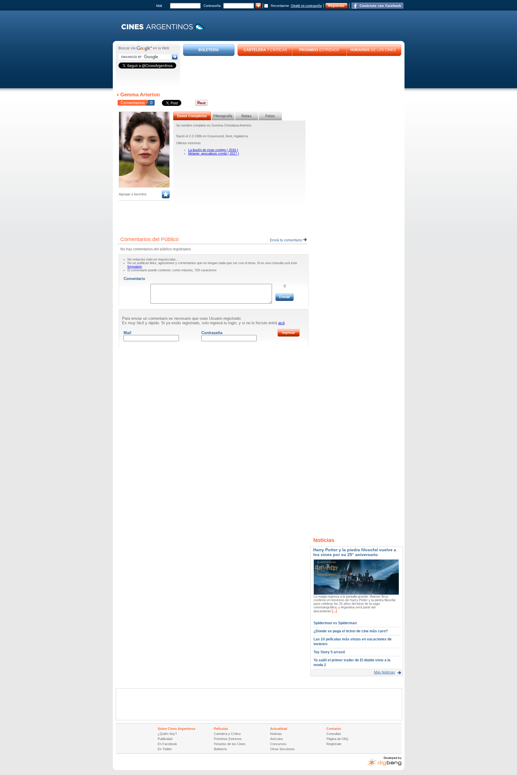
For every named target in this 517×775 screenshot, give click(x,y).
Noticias (276, 734)
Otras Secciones (282, 749)
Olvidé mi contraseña (306, 5)
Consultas (333, 734)
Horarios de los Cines (229, 744)
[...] (334, 611)
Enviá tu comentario (286, 240)
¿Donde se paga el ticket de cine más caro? (351, 631)
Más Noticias (384, 672)
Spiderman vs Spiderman (335, 623)
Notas (246, 116)
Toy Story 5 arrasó (329, 652)
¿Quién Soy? (167, 734)
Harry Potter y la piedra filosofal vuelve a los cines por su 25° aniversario (354, 552)
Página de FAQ (337, 739)
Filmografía (222, 116)
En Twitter (165, 749)
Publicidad (165, 739)
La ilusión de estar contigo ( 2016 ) (213, 150)
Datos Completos (192, 116)
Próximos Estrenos (228, 739)
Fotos (270, 116)
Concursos (278, 744)
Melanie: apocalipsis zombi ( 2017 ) (213, 153)
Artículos (276, 739)
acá (281, 323)
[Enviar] (284, 297)
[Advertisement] (292, 72)
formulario (134, 266)
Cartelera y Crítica (227, 734)
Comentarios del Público (149, 239)
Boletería (220, 749)
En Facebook (167, 744)
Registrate (336, 5)
